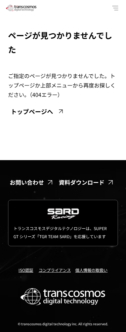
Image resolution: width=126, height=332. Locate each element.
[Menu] (115, 8)
